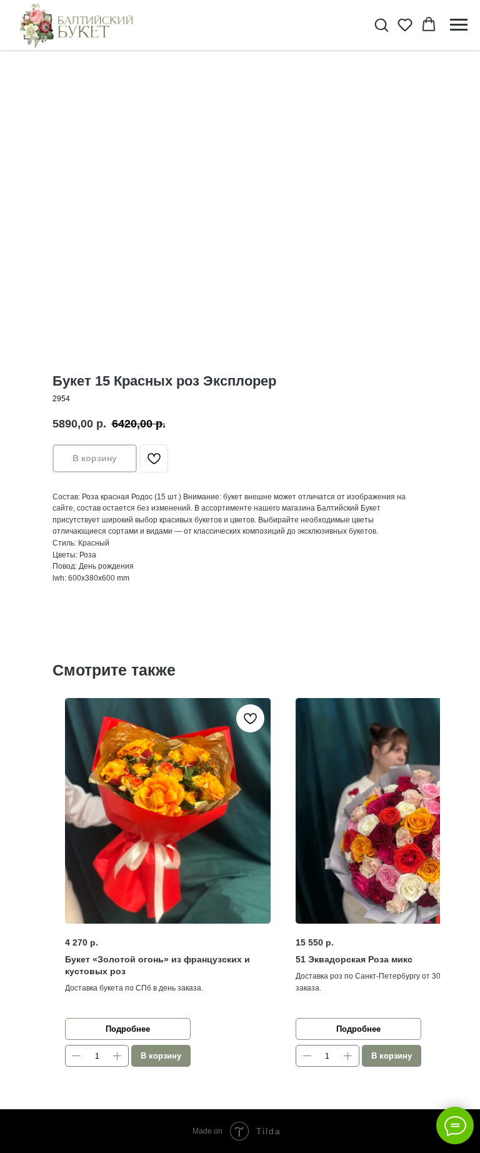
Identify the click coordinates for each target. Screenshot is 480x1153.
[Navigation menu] (459, 25)
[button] (381, 24)
